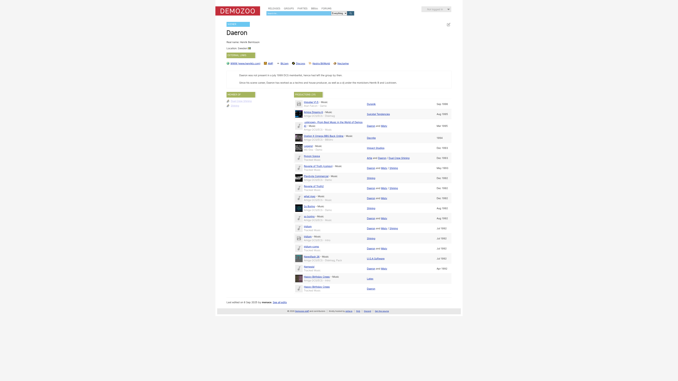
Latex (370, 278)
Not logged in (435, 9)
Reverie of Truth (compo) (318, 166)
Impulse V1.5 (311, 102)
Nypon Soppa (312, 156)
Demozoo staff (302, 311)
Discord (367, 311)
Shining (235, 105)
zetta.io (348, 311)
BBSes (314, 8)
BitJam (285, 63)
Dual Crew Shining (241, 100)
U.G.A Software (376, 258)
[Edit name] (448, 24)
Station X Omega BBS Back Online (323, 135)
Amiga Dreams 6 (313, 112)
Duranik (371, 103)
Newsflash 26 (312, 256)
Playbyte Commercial (316, 176)
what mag (309, 196)
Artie (369, 157)
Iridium (308, 226)
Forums (327, 8)
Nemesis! (309, 266)
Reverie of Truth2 (314, 186)
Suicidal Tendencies (378, 114)
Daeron (371, 125)
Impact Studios (375, 147)
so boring (309, 216)
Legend (308, 145)
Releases (274, 8)
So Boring (309, 206)
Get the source (382, 311)
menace (266, 302)
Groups (289, 8)
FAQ (358, 311)
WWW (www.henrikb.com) (245, 63)
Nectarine (343, 63)
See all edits (280, 302)
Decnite (371, 137)
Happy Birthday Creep (317, 276)
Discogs (300, 63)
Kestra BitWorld (321, 63)
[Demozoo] (237, 11)
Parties (303, 8)
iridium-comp (311, 246)
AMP (270, 63)
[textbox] (298, 13)
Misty (384, 125)
